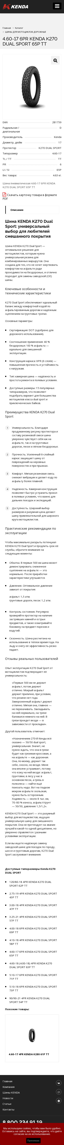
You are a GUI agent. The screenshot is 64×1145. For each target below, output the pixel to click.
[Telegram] (58, 1100)
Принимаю (33, 1140)
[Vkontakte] (58, 1083)
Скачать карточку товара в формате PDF (30, 197)
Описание (16, 210)
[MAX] (58, 1092)
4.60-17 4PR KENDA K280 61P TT (29, 1054)
